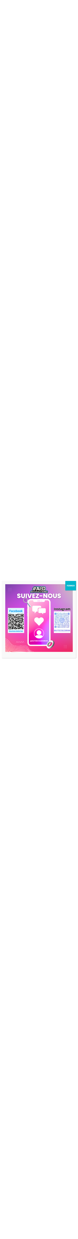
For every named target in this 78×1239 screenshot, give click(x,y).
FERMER (71, 585)
